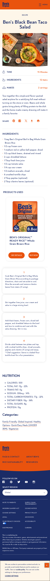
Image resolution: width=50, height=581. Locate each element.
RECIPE (25, 15)
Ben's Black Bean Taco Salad (25, 24)
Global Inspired (25, 421)
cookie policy (20, 569)
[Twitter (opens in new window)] (26, 121)
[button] (44, 5)
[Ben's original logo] (8, 448)
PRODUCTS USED (13, 192)
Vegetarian (14, 428)
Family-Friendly (9, 421)
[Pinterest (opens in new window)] (13, 121)
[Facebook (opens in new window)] (20, 121)
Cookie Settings (9, 513)
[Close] (47, 565)
